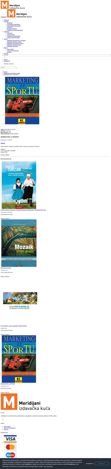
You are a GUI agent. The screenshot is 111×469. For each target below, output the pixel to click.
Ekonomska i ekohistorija (13, 24)
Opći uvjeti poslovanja (13, 50)
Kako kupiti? (10, 49)
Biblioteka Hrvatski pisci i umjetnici (16, 40)
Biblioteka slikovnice (12, 46)
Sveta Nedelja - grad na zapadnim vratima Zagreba (14, 326)
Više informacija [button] (48, 466)
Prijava (5, 59)
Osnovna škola (11, 34)
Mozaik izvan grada (6, 268)
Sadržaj (3, 143)
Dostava (9, 52)
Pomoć (5, 47)
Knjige (5, 39)
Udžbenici (6, 31)
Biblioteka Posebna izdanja (14, 45)
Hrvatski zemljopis (12, 28)
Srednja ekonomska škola (13, 36)
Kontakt (6, 53)
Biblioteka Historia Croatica (14, 42)
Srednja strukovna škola (13, 37)
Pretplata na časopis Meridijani (15, 30)
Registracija (7, 61)
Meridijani (9, 23)
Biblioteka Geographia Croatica (15, 43)
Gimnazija (9, 33)
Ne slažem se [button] (89, 463)
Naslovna (6, 20)
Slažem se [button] (102, 463)
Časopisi (6, 21)
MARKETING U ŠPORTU (8, 383)
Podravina (9, 27)
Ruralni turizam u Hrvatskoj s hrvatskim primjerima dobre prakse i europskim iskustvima (23, 210)
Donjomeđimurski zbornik (14, 25)
